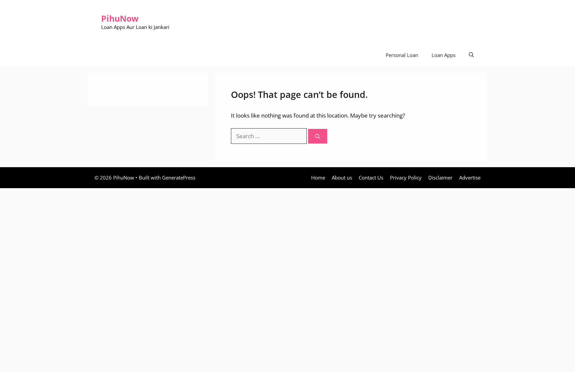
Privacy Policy (406, 177)
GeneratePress (178, 177)
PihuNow (119, 18)
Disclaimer (440, 177)
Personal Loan (402, 55)
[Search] (317, 136)
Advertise (469, 177)
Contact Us (371, 177)
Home (318, 177)
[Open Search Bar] (471, 55)
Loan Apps (444, 55)
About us (342, 177)
